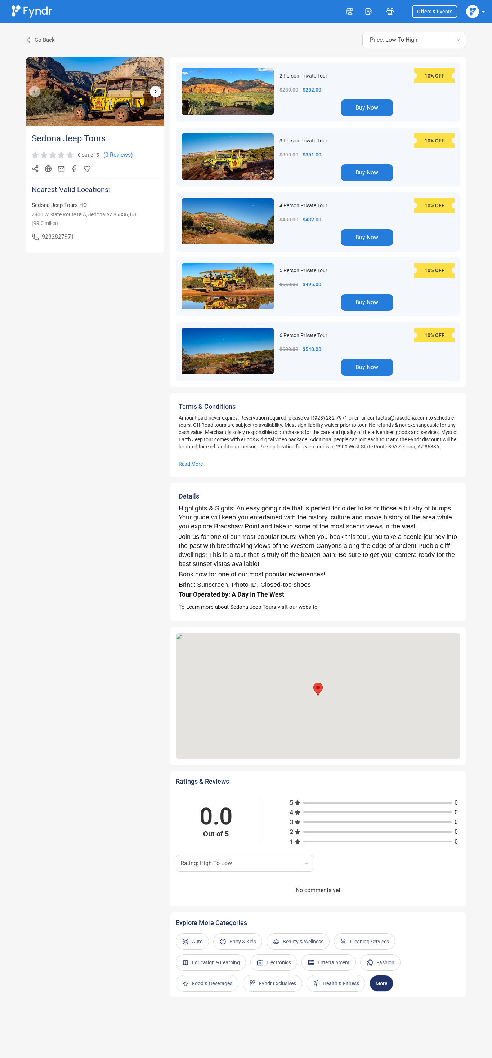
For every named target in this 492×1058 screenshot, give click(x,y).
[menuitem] (472, 11)
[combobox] (414, 40)
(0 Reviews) (118, 154)
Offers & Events (434, 11)
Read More (191, 464)
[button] (318, 689)
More (381, 983)
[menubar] (472, 11)
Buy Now (366, 107)
